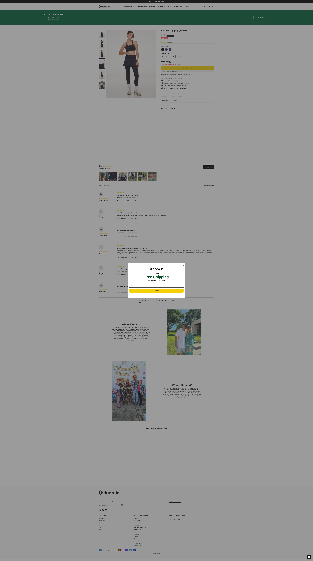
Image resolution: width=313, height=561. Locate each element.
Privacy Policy (165, 295)
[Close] (183, 265)
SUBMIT (156, 290)
